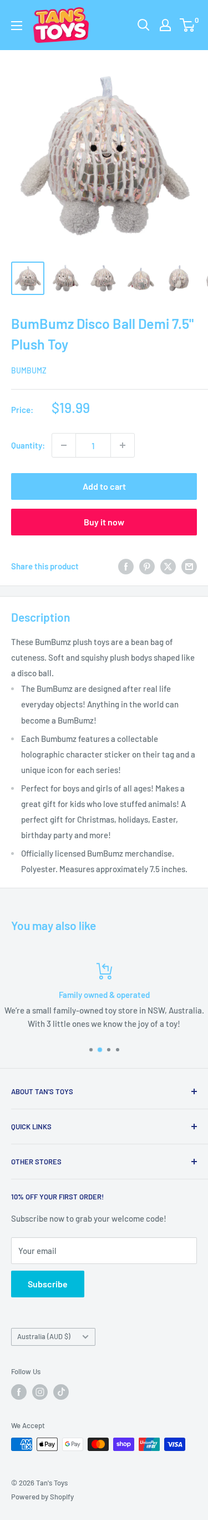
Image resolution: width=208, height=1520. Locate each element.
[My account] (165, 25)
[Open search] (144, 25)
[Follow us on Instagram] (40, 1392)
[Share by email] (189, 566)
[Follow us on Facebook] (19, 1392)
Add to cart (104, 486)
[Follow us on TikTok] (61, 1392)
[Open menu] (16, 25)
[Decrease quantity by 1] (63, 445)
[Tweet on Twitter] (168, 566)
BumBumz (29, 370)
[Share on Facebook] (126, 566)
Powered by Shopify (42, 1496)
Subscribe (48, 1283)
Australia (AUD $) (43, 1336)
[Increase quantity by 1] (122, 445)
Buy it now (104, 521)
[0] (188, 25)
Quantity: (28, 445)
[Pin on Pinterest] (147, 566)
